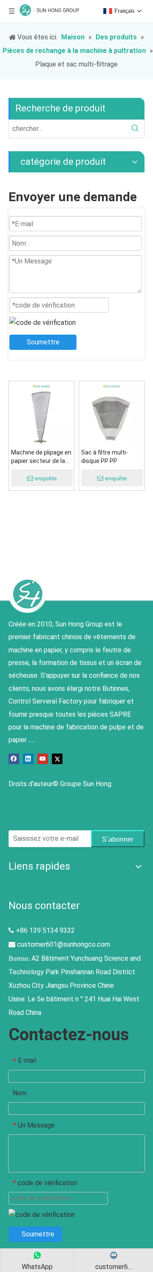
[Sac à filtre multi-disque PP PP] (111, 413)
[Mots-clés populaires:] (135, 129)
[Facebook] (13, 758)
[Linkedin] (28, 758)
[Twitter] (57, 758)
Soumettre (43, 342)
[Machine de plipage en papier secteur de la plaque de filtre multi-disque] (41, 413)
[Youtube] (42, 758)
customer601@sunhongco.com (63, 944)
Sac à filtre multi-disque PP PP (104, 456)
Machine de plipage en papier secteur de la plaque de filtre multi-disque (41, 457)
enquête (46, 478)
